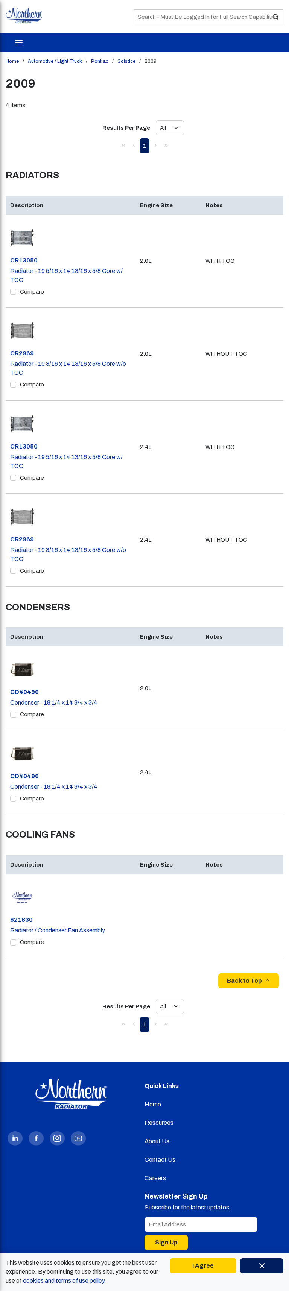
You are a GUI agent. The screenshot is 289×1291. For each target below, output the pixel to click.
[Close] (261, 1265)
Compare (32, 292)
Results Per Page (126, 128)
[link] (123, 145)
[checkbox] (13, 292)
